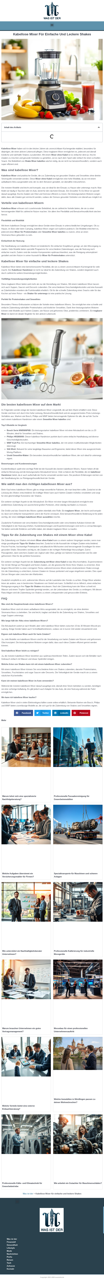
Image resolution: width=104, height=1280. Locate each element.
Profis (9, 1257)
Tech (9, 1263)
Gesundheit (12, 1245)
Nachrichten (12, 1254)
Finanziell (11, 1242)
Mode (9, 1251)
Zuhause (11, 1266)
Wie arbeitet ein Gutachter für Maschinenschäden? (78, 1183)
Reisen (10, 1260)
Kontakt (10, 1269)
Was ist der (28, 1193)
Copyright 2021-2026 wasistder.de (52, 1277)
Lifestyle (11, 1248)
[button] (52, 25)
